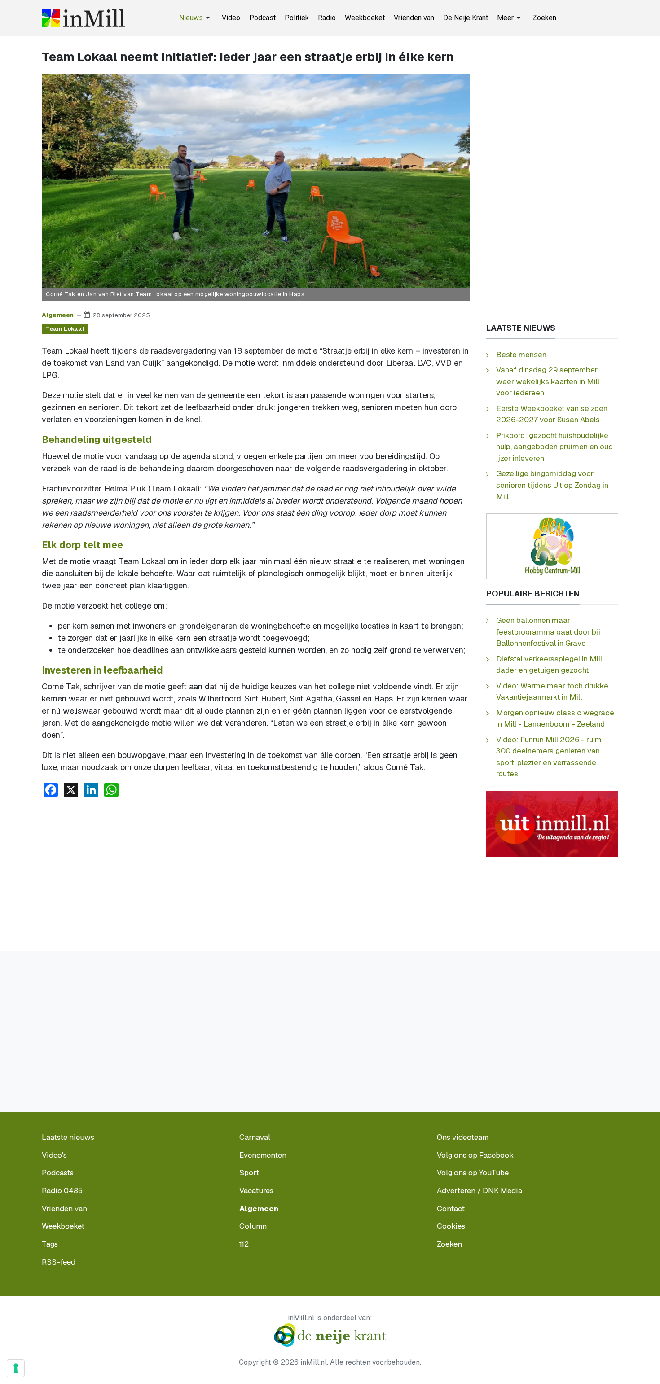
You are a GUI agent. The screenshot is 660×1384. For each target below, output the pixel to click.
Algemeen (58, 315)
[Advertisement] (256, 872)
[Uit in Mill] (552, 823)
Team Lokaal (65, 329)
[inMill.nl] (83, 18)
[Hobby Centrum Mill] (552, 546)
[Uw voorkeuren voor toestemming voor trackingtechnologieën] (15, 1368)
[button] (196, 18)
